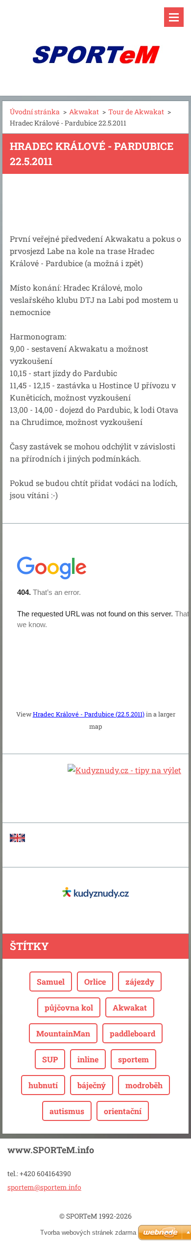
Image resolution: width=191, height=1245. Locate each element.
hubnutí (43, 1085)
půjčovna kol (69, 1007)
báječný (91, 1085)
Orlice (95, 981)
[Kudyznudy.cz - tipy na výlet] (124, 770)
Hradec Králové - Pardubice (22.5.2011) (88, 714)
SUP (50, 1059)
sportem (133, 1059)
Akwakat (84, 111)
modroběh (144, 1085)
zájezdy (139, 981)
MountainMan (63, 1033)
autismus (66, 1111)
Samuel (51, 981)
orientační (123, 1111)
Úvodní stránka (35, 111)
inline (87, 1059)
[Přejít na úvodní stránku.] (95, 42)
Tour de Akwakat (136, 111)
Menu (174, 17)
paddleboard (132, 1033)
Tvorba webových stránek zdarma (88, 1232)
